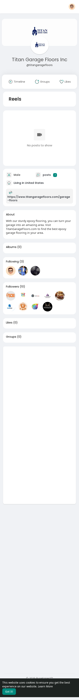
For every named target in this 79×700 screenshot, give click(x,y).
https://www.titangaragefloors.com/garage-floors (38, 198)
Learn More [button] (45, 686)
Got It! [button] (9, 691)
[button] (71, 6)
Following (12, 261)
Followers (12, 286)
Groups (11, 336)
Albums (11, 247)
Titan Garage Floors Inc (39, 59)
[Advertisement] (39, 385)
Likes (9, 322)
